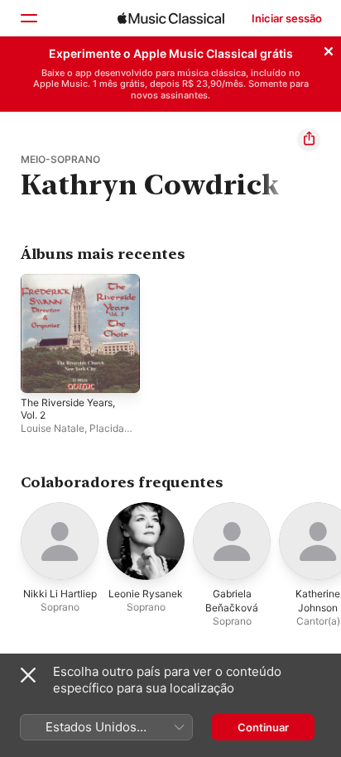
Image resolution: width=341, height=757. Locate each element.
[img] (171, 18)
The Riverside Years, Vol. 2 (68, 408)
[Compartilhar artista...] (308, 139)
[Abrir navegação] (28, 18)
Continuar (263, 727)
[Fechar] (328, 48)
